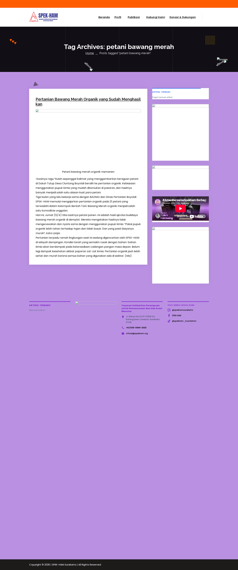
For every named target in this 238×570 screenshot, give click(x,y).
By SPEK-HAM (73, 71)
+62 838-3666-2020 (136, 327)
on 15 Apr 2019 (51, 71)
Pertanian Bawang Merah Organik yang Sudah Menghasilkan (88, 101)
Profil (117, 17)
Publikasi (134, 17)
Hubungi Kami (155, 17)
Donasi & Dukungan (183, 17)
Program (102, 71)
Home (89, 53)
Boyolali (92, 71)
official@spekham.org (137, 333)
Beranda (104, 17)
